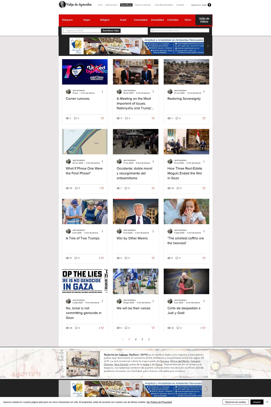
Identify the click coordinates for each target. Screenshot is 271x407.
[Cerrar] (267, 401)
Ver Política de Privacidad (159, 402)
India (146, 364)
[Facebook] (209, 5)
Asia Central (121, 364)
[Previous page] (122, 339)
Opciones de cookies (235, 402)
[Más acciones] (103, 91)
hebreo (123, 354)
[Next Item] (208, 46)
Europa (164, 361)
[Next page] (149, 339)
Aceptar (257, 402)
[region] (67, 20)
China (158, 364)
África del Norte (179, 361)
